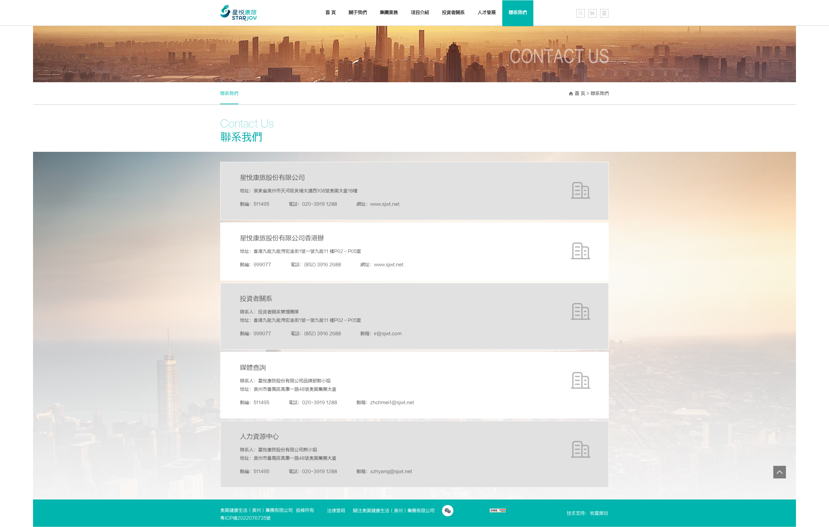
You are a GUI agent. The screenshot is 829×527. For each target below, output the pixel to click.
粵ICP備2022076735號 (245, 518)
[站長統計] (498, 511)
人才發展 (487, 12)
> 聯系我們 (597, 93)
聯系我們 (518, 12)
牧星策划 (599, 513)
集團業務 (389, 12)
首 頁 (580, 93)
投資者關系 (453, 12)
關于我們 (358, 12)
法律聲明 (336, 510)
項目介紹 (420, 12)
